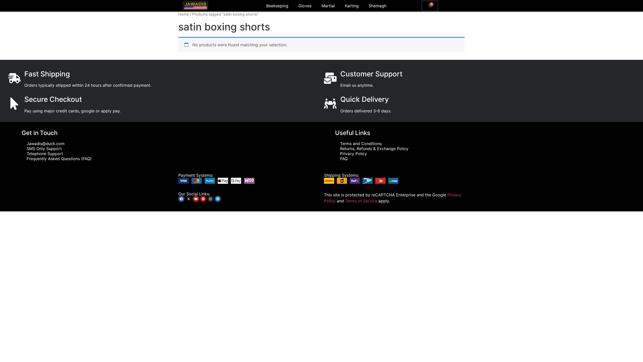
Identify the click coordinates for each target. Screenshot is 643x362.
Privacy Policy (353, 153)
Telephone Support (45, 153)
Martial (328, 5)
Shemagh (377, 5)
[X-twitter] (189, 199)
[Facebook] (181, 199)
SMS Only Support (44, 148)
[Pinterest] (203, 199)
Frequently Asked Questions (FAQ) (59, 158)
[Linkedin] (218, 199)
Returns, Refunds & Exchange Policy (374, 148)
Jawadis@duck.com (46, 143)
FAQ (344, 158)
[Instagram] (210, 199)
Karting (352, 5)
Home (183, 14)
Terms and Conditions (361, 143)
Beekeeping (277, 5)
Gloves (304, 5)
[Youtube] (196, 199)
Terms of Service (361, 200)
